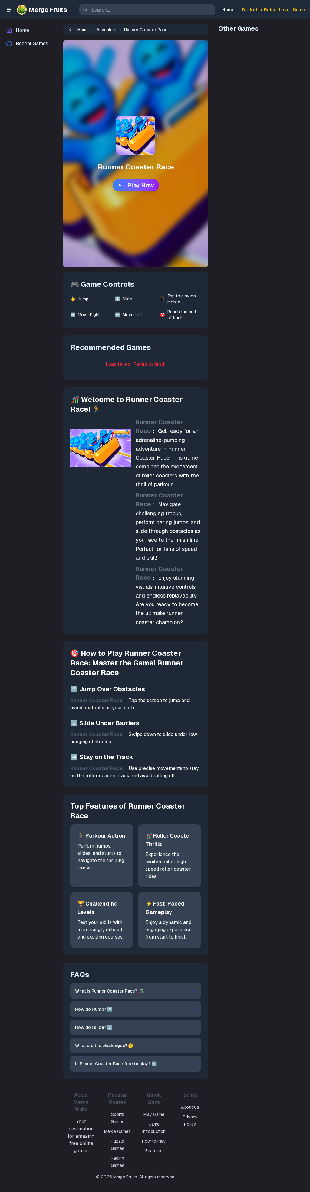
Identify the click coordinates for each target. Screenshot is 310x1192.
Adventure (106, 29)
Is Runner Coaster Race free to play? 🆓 (116, 1063)
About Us (190, 1107)
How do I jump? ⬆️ (93, 1009)
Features (154, 1150)
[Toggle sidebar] (9, 9)
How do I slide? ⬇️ (93, 1027)
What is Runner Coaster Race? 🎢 (109, 991)
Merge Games (117, 1131)
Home (228, 9)
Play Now (140, 185)
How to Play (154, 1141)
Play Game (153, 1114)
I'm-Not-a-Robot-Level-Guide (273, 9)
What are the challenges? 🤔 (104, 1045)
